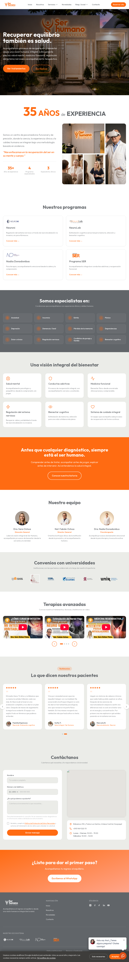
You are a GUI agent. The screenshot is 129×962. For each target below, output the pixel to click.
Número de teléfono (15, 787)
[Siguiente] (74, 643)
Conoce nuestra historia (64, 475)
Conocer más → (12, 241)
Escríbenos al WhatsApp (64, 878)
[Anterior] (54, 643)
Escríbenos (41, 68)
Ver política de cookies (46, 958)
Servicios (51, 4)
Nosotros (40, 4)
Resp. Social (80, 4)
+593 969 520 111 (80, 828)
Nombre (10, 775)
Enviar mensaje (32, 832)
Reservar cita (118, 4)
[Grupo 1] (62, 734)
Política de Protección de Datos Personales (40, 823)
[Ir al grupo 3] (66, 643)
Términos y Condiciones (74, 951)
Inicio (30, 4)
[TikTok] (99, 905)
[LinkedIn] (104, 905)
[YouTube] (108, 905)
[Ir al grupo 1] (61, 643)
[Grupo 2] (65, 734)
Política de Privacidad (54, 951)
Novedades (66, 4)
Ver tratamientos (16, 68)
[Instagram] (90, 905)
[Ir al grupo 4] (68, 643)
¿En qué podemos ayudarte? (19, 798)
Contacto (96, 4)
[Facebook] (95, 905)
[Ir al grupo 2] (64, 643)
